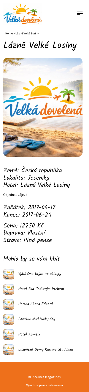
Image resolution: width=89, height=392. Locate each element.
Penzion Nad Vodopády (36, 319)
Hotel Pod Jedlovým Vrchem (41, 289)
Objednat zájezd (15, 194)
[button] (80, 14)
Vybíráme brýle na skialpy (39, 274)
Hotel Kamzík (29, 334)
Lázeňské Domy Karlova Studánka (45, 350)
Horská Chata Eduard (35, 304)
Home (9, 33)
